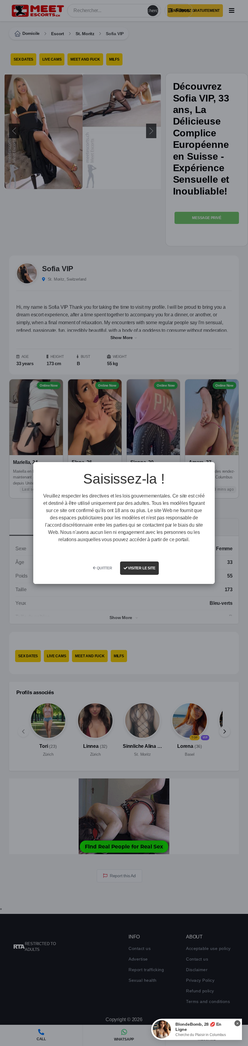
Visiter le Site (141, 568)
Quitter (104, 568)
